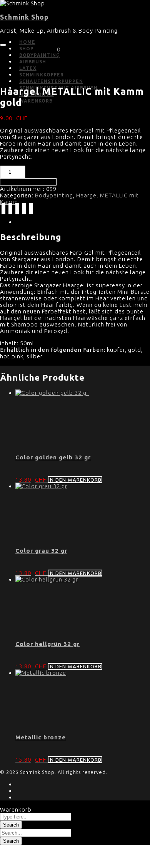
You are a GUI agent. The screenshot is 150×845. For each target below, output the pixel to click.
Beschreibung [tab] (36, 222)
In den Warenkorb (28, 182)
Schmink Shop (24, 17)
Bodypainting (54, 195)
